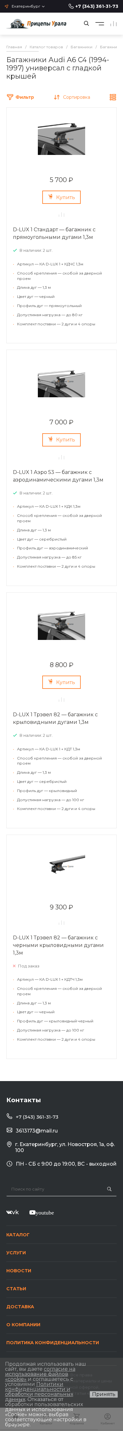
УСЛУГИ (16, 1253)
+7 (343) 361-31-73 (96, 6)
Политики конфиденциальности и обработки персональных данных (39, 1391)
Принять (103, 1394)
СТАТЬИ (16, 1289)
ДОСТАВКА (20, 1307)
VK (15, 1212)
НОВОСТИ (18, 1271)
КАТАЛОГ (18, 1235)
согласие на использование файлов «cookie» (40, 1374)
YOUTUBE (45, 1212)
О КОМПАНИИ (23, 1325)
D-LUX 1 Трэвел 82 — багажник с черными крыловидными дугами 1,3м (58, 945)
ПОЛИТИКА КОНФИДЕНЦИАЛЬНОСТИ (52, 1342)
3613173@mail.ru (37, 1131)
